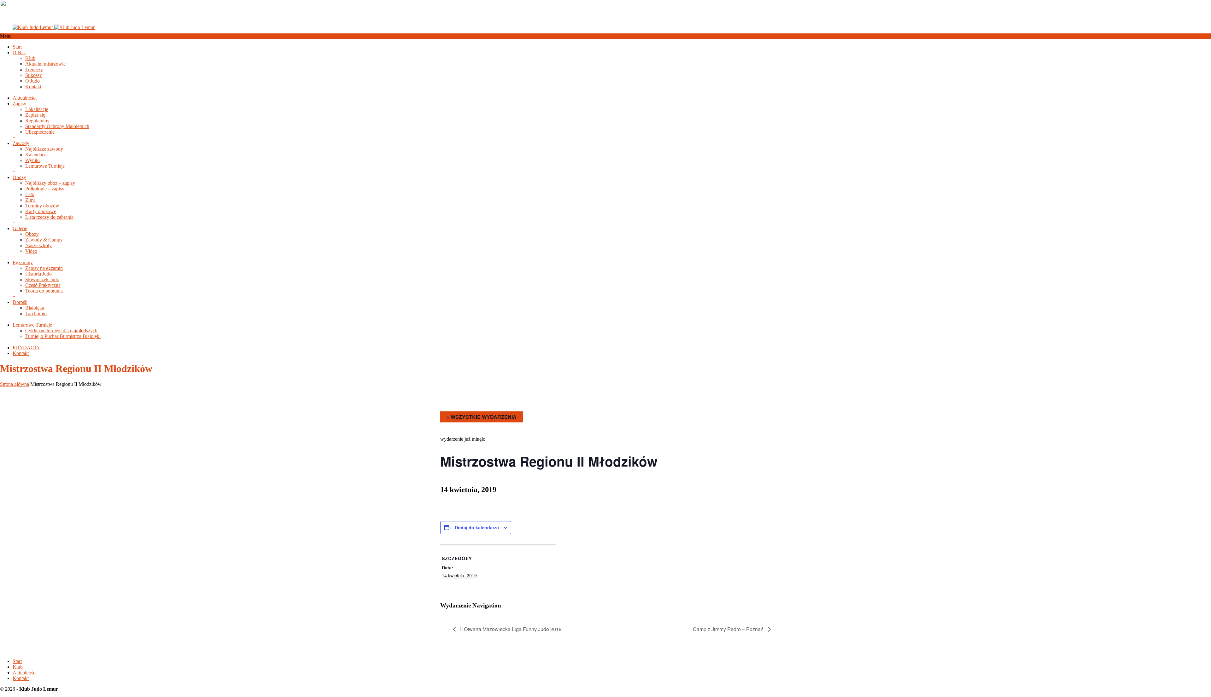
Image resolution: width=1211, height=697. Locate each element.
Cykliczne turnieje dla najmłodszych (61, 330)
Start (17, 46)
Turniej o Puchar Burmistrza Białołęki (63, 336)
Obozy (19, 177)
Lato (29, 194)
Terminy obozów (42, 205)
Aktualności (25, 98)
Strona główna (14, 384)
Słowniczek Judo (42, 279)
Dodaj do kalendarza (477, 527)
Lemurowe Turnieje (45, 166)
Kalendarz (35, 154)
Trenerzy (34, 69)
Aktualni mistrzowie (45, 64)
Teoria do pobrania (44, 290)
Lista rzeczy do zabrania (49, 217)
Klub (30, 58)
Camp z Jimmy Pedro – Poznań (729, 629)
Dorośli (20, 302)
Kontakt (33, 86)
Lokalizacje (36, 109)
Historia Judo (38, 273)
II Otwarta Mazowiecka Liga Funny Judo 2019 (510, 629)
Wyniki (32, 160)
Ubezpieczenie (40, 132)
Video (31, 251)
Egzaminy (23, 262)
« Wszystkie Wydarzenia (482, 417)
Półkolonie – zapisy (44, 188)
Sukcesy (33, 75)
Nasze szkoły (38, 245)
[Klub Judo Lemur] (54, 27)
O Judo (32, 81)
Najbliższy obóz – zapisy (50, 183)
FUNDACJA (26, 347)
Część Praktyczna (43, 285)
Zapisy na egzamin (44, 268)
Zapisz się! (36, 115)
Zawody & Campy (44, 239)
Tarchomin (36, 313)
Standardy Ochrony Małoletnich (57, 126)
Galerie (20, 228)
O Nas (19, 52)
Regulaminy (37, 120)
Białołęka (34, 308)
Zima (30, 200)
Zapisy (19, 103)
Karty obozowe (40, 211)
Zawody (21, 143)
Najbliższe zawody (44, 149)
